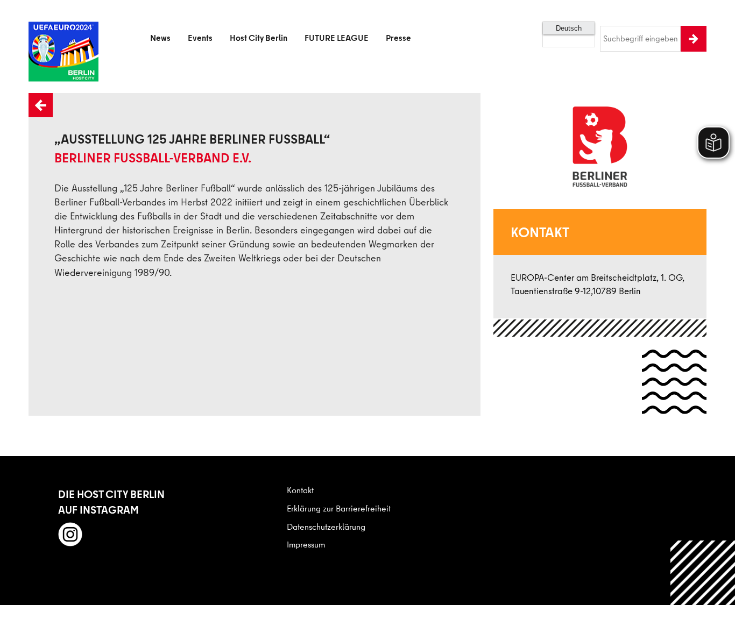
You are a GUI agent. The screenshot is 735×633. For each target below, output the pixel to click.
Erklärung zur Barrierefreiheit (339, 508)
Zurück (30, 93)
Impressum (306, 544)
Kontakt (300, 490)
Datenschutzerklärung (326, 526)
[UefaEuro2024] (63, 39)
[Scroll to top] (703, 601)
